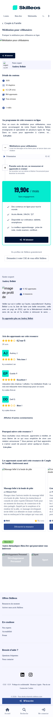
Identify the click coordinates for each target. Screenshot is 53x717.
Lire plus (7, 136)
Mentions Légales (36, 685)
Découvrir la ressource (24, 527)
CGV (9, 685)
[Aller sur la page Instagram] (30, 674)
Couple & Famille (12, 23)
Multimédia (32, 16)
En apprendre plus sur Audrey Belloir (17, 318)
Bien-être (18, 16)
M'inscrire (28, 701)
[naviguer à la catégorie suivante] (49, 16)
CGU (4, 685)
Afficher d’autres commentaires (18, 418)
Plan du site (46, 685)
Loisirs (6, 16)
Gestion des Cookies (26, 688)
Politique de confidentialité (20, 685)
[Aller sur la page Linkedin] (22, 674)
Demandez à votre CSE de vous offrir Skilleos (26, 258)
